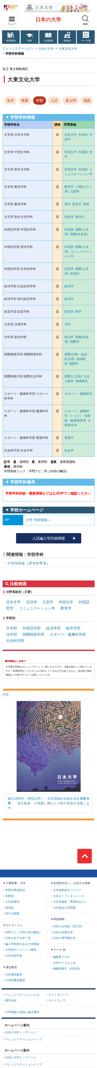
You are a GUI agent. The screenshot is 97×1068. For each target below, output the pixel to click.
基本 (10, 100)
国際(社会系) (79, 234)
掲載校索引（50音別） (67, 968)
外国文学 (70, 152)
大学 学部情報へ (38, 520)
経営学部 (73, 628)
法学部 (11, 634)
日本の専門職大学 (64, 938)
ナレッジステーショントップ (23, 1039)
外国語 (83, 152)
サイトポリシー (58, 994)
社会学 (69, 450)
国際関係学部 (33, 634)
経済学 (69, 286)
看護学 (69, 438)
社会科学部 (15, 641)
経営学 (69, 311)
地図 (87, 100)
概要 (24, 100)
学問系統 (11, 40)
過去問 (70, 100)
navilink (12, 19)
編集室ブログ (61, 956)
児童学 (74, 191)
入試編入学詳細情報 (48, 538)
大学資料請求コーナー (67, 890)
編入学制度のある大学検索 (22, 943)
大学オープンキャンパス (68, 896)
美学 (67, 204)
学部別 (9, 896)
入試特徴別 (12, 901)
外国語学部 (32, 628)
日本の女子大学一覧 (18, 938)
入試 (54, 100)
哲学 (9, 608)
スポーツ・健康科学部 (68, 634)
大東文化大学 (67, 49)
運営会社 (11, 1000)
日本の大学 (48, 19)
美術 (86, 204)
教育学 (69, 187)
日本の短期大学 (63, 932)
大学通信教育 (13, 974)
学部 (29, 40)
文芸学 (47, 602)
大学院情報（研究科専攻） (28, 563)
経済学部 (53, 628)
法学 (67, 324)
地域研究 (81, 381)
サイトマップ (56, 1000)
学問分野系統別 (15, 890)
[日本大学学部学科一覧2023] (57, 5)
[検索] (85, 18)
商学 (78, 311)
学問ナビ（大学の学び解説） (23, 932)
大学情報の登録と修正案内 (22, 1012)
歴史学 (76, 204)
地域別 (67, 40)
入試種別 (48, 40)
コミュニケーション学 (37, 608)
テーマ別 (86, 40)
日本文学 (70, 135)
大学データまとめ (64, 962)
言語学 (83, 135)
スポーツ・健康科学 (78, 394)
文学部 (11, 628)
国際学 (74, 341)
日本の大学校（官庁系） (68, 926)
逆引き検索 (12, 913)
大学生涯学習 (13, 955)
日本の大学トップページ (20, 1032)
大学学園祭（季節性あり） (70, 901)
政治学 (69, 337)
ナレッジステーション (18, 48)
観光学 (80, 217)
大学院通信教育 (15, 980)
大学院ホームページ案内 (20, 949)
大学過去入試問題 (64, 907)
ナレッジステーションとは (22, 994)
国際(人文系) (73, 376)
